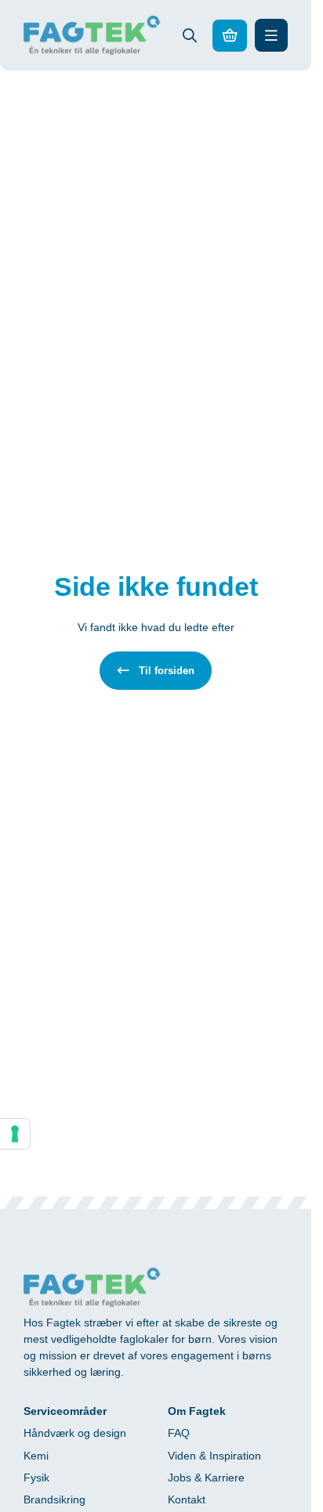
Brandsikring (54, 1499)
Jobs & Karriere (206, 1477)
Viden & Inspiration (214, 1455)
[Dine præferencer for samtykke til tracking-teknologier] (15, 1134)
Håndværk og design (75, 1433)
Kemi (36, 1455)
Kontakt (186, 1499)
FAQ (179, 1433)
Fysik (36, 1477)
